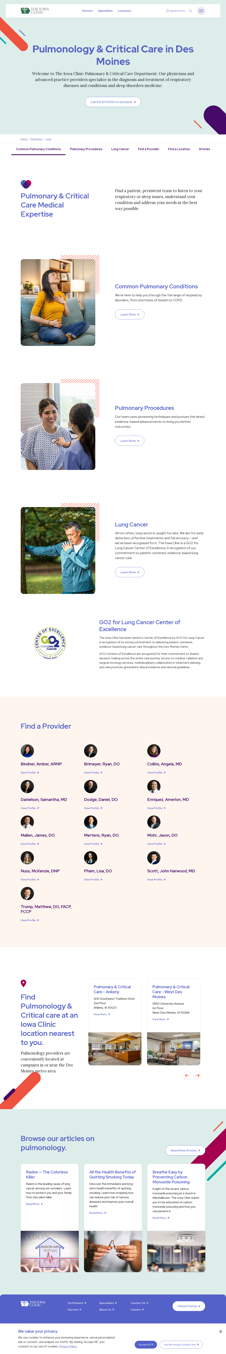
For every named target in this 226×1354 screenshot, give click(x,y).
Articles (204, 149)
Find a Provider (148, 149)
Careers (136, 1309)
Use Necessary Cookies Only (180, 1344)
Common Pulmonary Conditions (38, 149)
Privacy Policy (68, 1346)
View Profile (28, 772)
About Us (105, 1309)
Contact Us (138, 1303)
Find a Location (179, 149)
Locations (124, 11)
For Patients (75, 1303)
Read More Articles (184, 1150)
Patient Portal (187, 1306)
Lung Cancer (120, 149)
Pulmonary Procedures (86, 149)
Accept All (144, 1344)
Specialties (105, 11)
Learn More (128, 314)
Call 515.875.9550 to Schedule (111, 102)
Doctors (87, 11)
